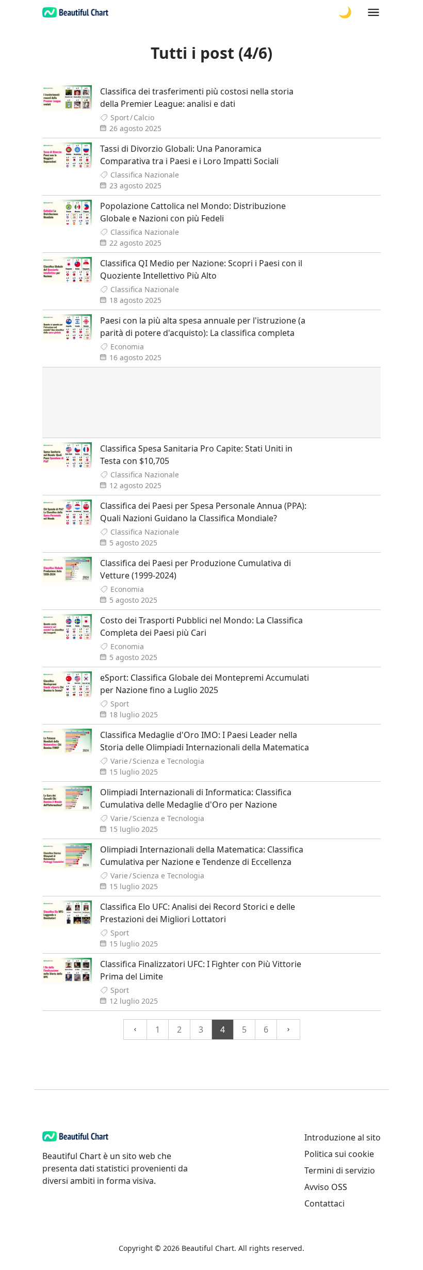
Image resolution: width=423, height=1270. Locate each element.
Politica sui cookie (339, 1154)
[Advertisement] (211, 402)
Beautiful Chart (208, 1248)
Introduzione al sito (342, 1137)
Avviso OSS (325, 1187)
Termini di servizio (339, 1170)
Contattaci (324, 1203)
